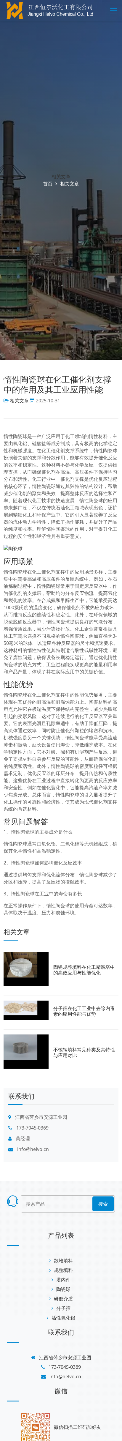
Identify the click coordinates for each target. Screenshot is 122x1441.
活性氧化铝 (63, 1317)
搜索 (103, 1204)
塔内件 (63, 1279)
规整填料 (63, 1270)
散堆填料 (63, 1260)
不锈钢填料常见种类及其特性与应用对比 (84, 1052)
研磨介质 (63, 1298)
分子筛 (63, 1308)
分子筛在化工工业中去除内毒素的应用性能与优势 (84, 1011)
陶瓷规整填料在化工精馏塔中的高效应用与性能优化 (84, 970)
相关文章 (61, 176)
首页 (47, 183)
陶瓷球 (63, 1289)
